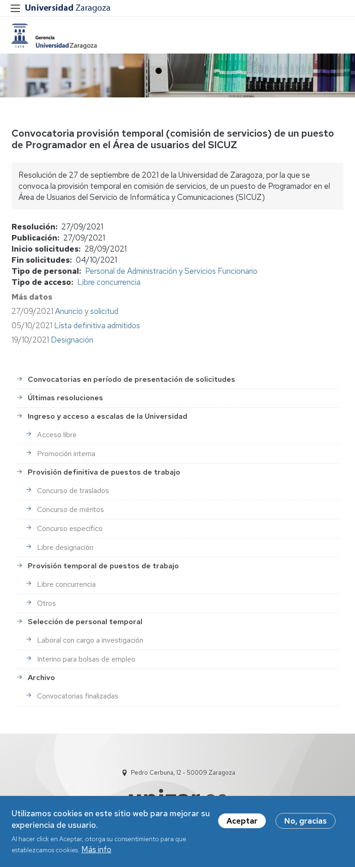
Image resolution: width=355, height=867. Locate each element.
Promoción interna (66, 453)
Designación (72, 340)
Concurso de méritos (70, 509)
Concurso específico (70, 528)
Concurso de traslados (73, 490)
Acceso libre (57, 435)
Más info (96, 849)
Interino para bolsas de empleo (86, 659)
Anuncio (69, 311)
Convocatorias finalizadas (77, 696)
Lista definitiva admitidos (97, 325)
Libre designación (65, 547)
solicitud (104, 311)
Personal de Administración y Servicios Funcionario (171, 271)
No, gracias (305, 821)
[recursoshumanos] (54, 36)
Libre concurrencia (109, 282)
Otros (46, 603)
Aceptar (241, 821)
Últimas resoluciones (65, 398)
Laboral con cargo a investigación (90, 640)
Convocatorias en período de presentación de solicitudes (131, 379)
